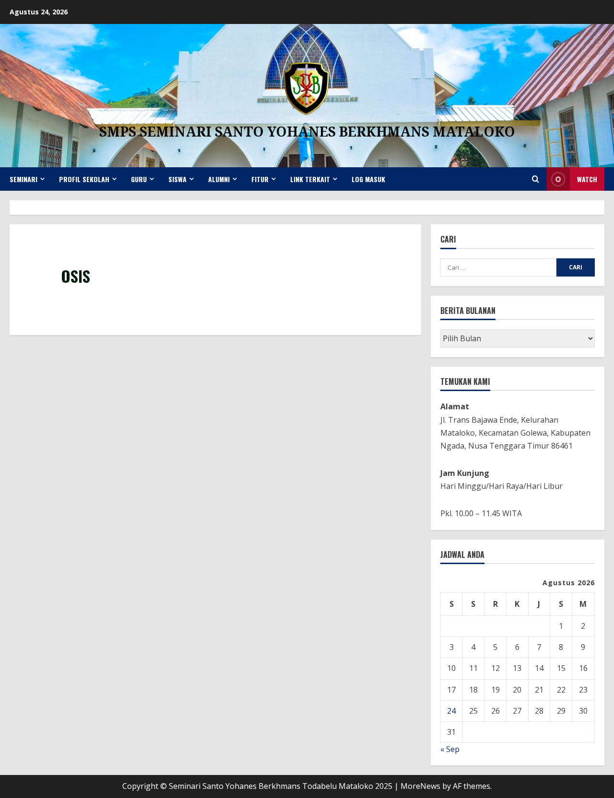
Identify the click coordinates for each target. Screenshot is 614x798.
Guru (139, 179)
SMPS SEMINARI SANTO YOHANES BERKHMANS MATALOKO (307, 131)
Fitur (260, 179)
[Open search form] (535, 179)
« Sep (450, 749)
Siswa (177, 179)
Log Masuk (368, 179)
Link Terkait (310, 179)
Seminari (23, 179)
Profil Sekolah (84, 179)
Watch (587, 179)
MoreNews (420, 786)
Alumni (219, 179)
